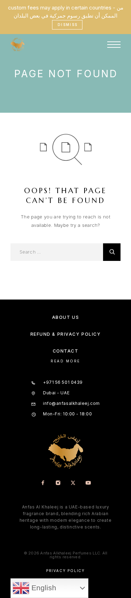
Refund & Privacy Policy (65, 334)
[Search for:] (56, 252)
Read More (65, 361)
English (42, 588)
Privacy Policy (65, 571)
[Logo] (17, 45)
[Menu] (114, 44)
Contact (66, 351)
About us (65, 317)
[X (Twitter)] (73, 483)
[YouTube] (88, 483)
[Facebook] (43, 483)
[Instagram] (58, 483)
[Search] (112, 252)
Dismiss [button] (68, 24)
